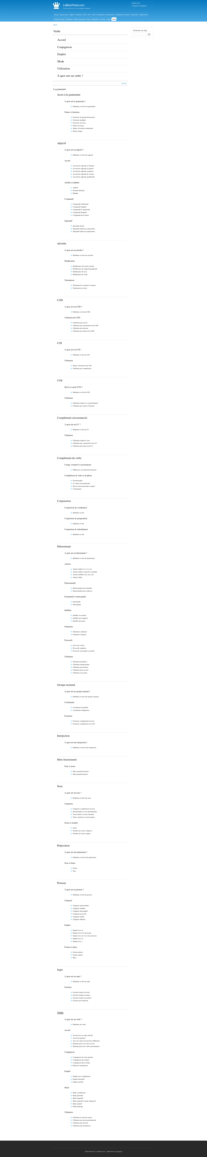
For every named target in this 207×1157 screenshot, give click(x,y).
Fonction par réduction (80, 1000)
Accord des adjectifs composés (83, 171)
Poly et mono (69, 766)
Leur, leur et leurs (79, 645)
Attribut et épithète (71, 182)
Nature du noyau (78, 125)
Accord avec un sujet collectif (83, 1035)
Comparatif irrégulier (80, 212)
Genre (75, 828)
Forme (75, 868)
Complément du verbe (122, 15)
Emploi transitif (78, 1082)
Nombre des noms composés (82, 831)
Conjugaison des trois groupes (83, 1057)
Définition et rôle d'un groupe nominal (86, 696)
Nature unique (77, 131)
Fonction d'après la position (82, 998)
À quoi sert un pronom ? (74, 889)
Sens (74, 871)
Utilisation (63, 68)
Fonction (67, 987)
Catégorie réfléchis (79, 919)
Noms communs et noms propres (84, 817)
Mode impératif (78, 1098)
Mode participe (78, 1106)
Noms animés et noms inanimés (83, 814)
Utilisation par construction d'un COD (85, 325)
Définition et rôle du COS (81, 392)
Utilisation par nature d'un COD (83, 331)
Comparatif (69, 198)
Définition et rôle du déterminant (84, 558)
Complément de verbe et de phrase (78, 475)
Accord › (124, 83)
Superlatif (68, 220)
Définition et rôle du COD (81, 312)
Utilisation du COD (72, 317)
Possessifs (68, 640)
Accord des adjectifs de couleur (83, 174)
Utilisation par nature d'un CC (83, 446)
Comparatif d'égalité (79, 207)
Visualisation (77, 489)
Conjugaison (64, 47)
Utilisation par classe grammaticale (84, 1120)
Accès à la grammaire (61, 15)
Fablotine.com (136, 3)
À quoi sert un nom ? (72, 792)
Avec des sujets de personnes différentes (86, 1041)
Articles (67, 563)
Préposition (95, 19)
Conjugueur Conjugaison (139, 6)
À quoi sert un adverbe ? (74, 250)
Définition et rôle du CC (81, 429)
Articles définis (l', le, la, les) (82, 569)
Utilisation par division (80, 1123)
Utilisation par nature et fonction (83, 406)
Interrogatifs (77, 604)
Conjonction (134, 15)
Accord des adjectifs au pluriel (83, 168)
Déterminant (143, 15)
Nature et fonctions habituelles (83, 128)
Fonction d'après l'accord (81, 992)
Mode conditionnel (79, 1093)
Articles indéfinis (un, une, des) (83, 574)
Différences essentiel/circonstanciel (84, 470)
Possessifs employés (79, 648)
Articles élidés (77, 577)
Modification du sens (80, 272)
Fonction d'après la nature (81, 995)
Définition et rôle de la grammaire (84, 106)
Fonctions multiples (79, 120)
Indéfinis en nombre (79, 615)
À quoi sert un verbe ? (70, 76)
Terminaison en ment (80, 288)
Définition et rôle (78, 513)
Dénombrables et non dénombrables (85, 811)
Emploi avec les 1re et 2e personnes (85, 936)
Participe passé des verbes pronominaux (86, 1046)
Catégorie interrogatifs (80, 911)
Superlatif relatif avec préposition (84, 229)
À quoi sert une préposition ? (75, 852)
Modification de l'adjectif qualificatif (85, 269)
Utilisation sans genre (80, 673)
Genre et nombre (71, 822)
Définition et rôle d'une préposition (84, 857)
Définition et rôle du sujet (81, 981)
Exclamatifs (77, 602)
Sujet (108, 19)
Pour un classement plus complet (84, 486)
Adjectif (72, 15)
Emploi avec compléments (81, 1076)
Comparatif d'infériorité (81, 204)
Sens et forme (69, 863)
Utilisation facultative (80, 662)
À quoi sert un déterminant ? (75, 553)
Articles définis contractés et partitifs (85, 572)
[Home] (56, 6)
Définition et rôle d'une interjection (84, 747)
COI (89, 15)
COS (93, 15)
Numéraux (68, 626)
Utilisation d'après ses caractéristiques (85, 403)
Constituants (69, 702)
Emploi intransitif (78, 1079)
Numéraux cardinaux (80, 632)
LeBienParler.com (90, 1151)
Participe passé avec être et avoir (83, 1043)
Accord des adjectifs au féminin (83, 166)
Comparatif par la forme (81, 215)
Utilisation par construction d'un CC (85, 443)
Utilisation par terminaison (82, 1126)
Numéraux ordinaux (79, 634)
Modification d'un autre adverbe (83, 266)
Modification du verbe (80, 274)
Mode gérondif (78, 1095)
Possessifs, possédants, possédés (84, 651)
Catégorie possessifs (79, 914)
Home (55, 25)
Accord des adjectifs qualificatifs (84, 177)
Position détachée (79, 190)
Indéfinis (67, 610)
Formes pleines (78, 952)
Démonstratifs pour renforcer (82, 591)
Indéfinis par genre (79, 621)
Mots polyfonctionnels (80, 774)
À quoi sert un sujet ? (72, 976)
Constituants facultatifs (80, 707)
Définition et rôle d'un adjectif (83, 155)
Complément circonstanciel (105, 15)
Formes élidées (78, 955)
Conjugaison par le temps (81, 1063)
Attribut (75, 187)
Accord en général (79, 1038)
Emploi (61, 54)
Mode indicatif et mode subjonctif (84, 1101)
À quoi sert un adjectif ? (74, 149)
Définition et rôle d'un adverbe (83, 255)
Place (74, 957)
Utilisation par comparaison (82, 368)
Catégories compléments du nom (84, 809)
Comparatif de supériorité (81, 209)
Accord (61, 40)
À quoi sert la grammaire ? (75, 101)
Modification (69, 261)
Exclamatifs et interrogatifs (75, 596)
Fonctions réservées (79, 123)
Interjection (69, 19)
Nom (88, 19)
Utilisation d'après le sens (81, 440)
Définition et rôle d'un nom (82, 798)
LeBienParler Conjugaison (114, 1151)
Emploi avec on (78, 938)
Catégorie (68, 900)
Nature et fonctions (71, 112)
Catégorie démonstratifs (81, 905)
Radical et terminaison (80, 1065)
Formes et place (70, 947)
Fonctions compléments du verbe (84, 724)
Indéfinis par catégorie (80, 618)
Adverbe (78, 15)
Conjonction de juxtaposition (75, 518)
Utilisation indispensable (81, 664)
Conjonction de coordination (75, 507)
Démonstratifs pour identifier (82, 588)
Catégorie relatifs (78, 917)
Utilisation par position (80, 667)
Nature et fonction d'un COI (82, 365)
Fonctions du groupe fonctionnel (84, 117)
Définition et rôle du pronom (82, 895)
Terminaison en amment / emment (84, 285)
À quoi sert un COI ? (72, 349)
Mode (60, 61)
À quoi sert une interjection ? (75, 742)
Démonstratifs (70, 583)
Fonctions (68, 715)
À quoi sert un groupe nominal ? (77, 691)
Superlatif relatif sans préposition (84, 231)
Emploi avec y (77, 941)
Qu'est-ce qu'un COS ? (73, 387)
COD (84, 15)
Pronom (103, 19)
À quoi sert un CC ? (72, 424)
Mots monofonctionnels (81, 771)
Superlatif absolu (78, 226)
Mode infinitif (77, 1104)
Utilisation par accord (80, 323)
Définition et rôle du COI (81, 355)
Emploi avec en (78, 930)
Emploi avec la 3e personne (82, 933)
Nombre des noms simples (82, 833)
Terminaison (69, 280)
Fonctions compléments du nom (83, 721)
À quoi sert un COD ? (73, 306)
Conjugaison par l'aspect (81, 1060)
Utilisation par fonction (80, 328)
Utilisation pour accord (80, 670)
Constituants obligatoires (81, 710)
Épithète (75, 193)
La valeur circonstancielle (81, 483)
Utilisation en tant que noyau (82, 1117)
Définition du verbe (79, 1024)
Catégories (68, 803)
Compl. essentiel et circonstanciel (77, 464)
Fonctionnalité (77, 480)
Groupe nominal (59, 19)
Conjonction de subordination (76, 529)
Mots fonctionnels (79, 19)
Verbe (114, 19)
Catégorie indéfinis (79, 908)
